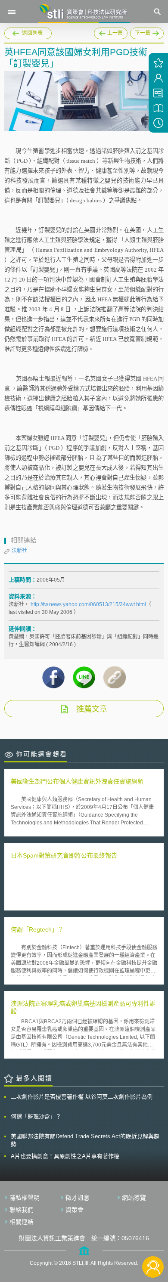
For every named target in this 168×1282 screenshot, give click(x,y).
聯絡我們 (21, 1209)
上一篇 (111, 32)
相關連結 (21, 1221)
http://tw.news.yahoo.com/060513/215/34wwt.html (88, 604)
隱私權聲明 (24, 1197)
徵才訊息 (77, 1197)
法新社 (19, 551)
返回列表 (32, 33)
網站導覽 (134, 1197)
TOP (153, 1238)
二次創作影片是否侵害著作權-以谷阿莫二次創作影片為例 (81, 1096)
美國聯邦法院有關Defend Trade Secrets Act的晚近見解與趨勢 (85, 1140)
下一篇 (146, 33)
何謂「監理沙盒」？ (36, 1116)
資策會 (74, 1209)
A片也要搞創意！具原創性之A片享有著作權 (65, 1156)
